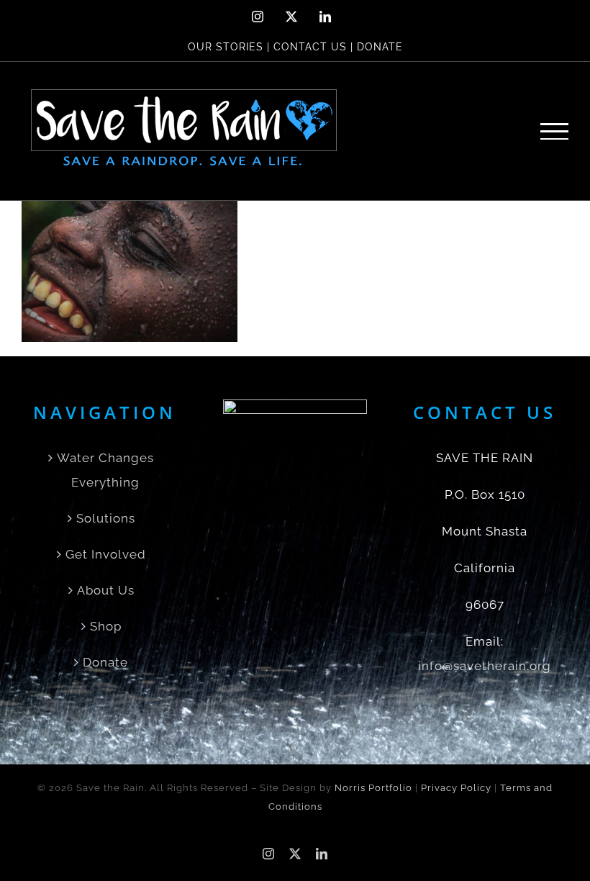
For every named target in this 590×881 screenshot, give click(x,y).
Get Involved (105, 554)
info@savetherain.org (484, 666)
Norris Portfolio (373, 787)
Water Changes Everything (105, 470)
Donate (105, 662)
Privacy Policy (456, 787)
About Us (106, 590)
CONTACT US (310, 47)
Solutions (105, 518)
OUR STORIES (225, 47)
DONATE (380, 47)
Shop (106, 626)
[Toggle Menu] (554, 131)
